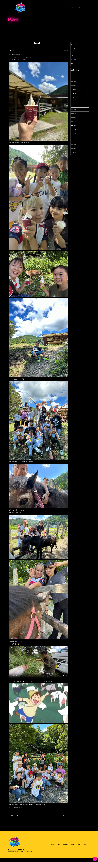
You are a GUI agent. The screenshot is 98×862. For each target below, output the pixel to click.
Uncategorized (74, 48)
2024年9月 (73, 109)
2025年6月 (73, 89)
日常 (72, 63)
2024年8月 (73, 113)
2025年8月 (73, 81)
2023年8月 (73, 148)
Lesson (52, 8)
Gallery (74, 8)
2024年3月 (73, 125)
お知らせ (73, 55)
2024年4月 (73, 121)
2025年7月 (73, 85)
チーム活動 (73, 59)
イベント (12, 50)
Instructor (60, 8)
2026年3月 (73, 74)
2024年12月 (73, 97)
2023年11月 (73, 137)
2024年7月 (73, 117)
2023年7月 (73, 152)
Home (46, 8)
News (67, 8)
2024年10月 (73, 105)
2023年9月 (73, 144)
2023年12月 (73, 133)
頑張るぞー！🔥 (14, 815)
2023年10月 (73, 140)
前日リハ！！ (64, 815)
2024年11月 (73, 101)
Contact (81, 8)
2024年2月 (73, 129)
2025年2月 (73, 93)
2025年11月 (73, 77)
